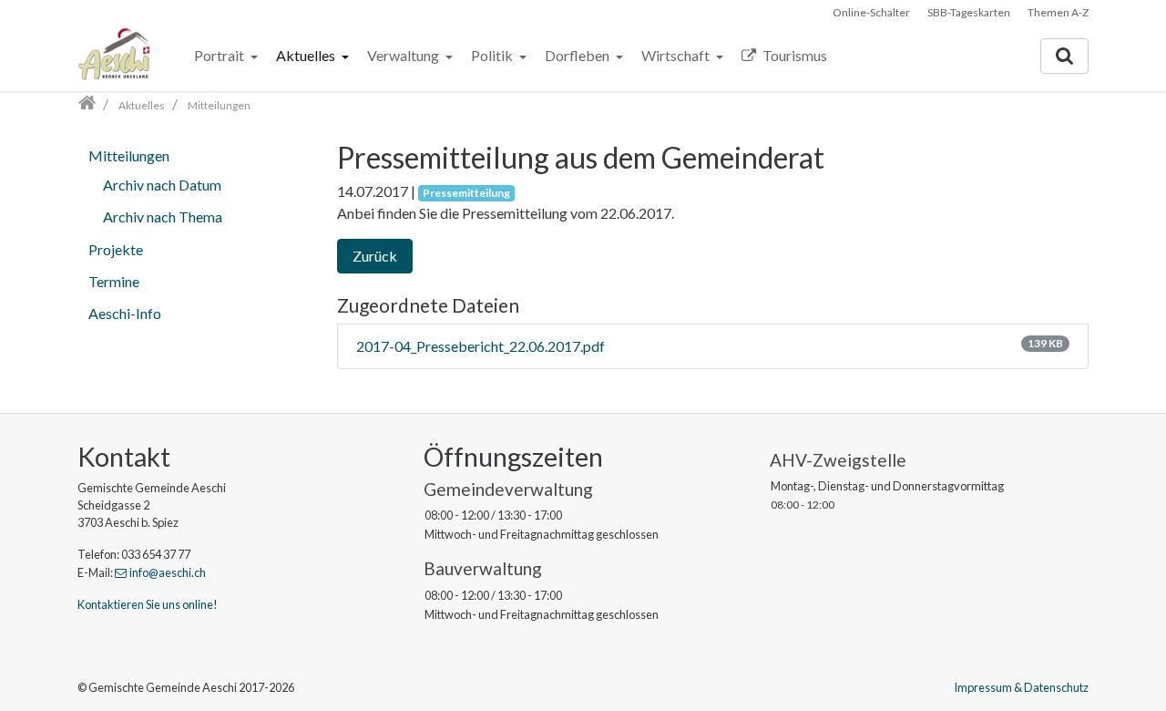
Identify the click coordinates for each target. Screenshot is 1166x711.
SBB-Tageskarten (968, 12)
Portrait (220, 55)
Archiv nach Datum (162, 184)
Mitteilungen (128, 155)
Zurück (375, 255)
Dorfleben (578, 55)
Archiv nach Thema (162, 216)
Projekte (115, 249)
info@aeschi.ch (167, 572)
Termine (113, 281)
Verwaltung (404, 55)
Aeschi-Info (124, 313)
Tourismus (793, 55)
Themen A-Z (1058, 12)
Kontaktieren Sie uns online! (147, 604)
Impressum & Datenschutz (1021, 687)
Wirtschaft (676, 55)
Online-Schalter (871, 12)
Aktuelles (307, 55)
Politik (493, 55)
